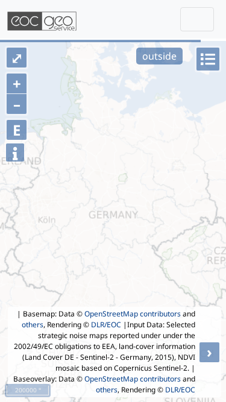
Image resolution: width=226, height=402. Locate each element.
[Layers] (207, 59)
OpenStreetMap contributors (132, 314)
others (32, 324)
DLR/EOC (106, 324)
